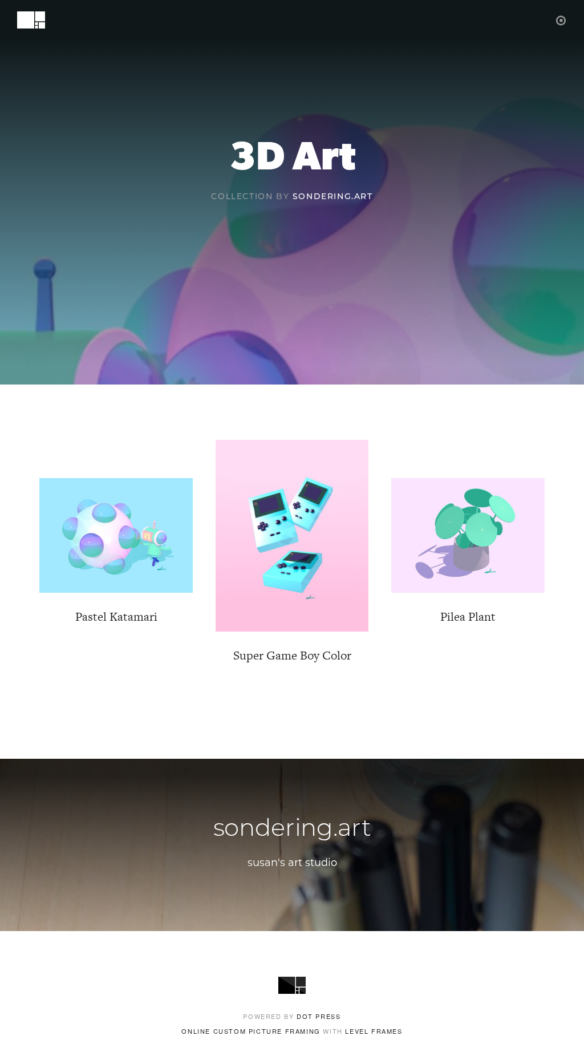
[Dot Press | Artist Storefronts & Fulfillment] (561, 19)
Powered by (291, 1016)
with (291, 1030)
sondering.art (333, 197)
